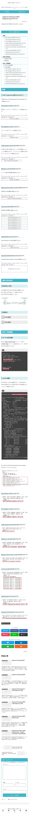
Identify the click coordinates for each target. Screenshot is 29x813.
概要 (4, 35)
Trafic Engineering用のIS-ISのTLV (12, 37)
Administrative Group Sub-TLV (13, 52)
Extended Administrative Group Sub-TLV (15, 54)
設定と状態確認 (6, 63)
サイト (4, 789)
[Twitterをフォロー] (7, 642)
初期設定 (6, 60)
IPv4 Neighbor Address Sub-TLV (13, 41)
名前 (4, 782)
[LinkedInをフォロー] (21, 642)
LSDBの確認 (7, 67)
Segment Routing (6, 623)
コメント (5, 764)
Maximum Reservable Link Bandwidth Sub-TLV (16, 47)
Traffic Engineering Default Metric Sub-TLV (16, 43)
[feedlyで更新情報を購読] (7, 646)
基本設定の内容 (8, 58)
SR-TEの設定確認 (8, 65)
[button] (26, 393)
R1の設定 (8, 317)
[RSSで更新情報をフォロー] (21, 646)
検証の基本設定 (6, 56)
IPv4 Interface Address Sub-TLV (13, 39)
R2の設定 (8, 322)
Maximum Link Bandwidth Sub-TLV (14, 45)
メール (17, 782)
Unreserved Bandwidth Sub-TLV (13, 50)
